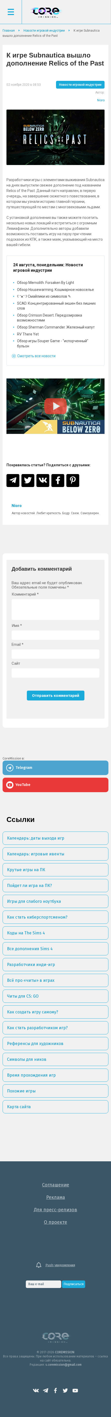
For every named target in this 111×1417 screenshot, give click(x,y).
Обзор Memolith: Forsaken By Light (45, 283)
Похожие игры (21, 1091)
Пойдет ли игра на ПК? (29, 885)
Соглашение (55, 1185)
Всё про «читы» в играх (30, 980)
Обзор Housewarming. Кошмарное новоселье (55, 290)
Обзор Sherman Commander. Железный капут (56, 327)
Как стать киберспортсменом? (37, 917)
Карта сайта (19, 1106)
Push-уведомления (60, 1265)
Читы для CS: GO (22, 996)
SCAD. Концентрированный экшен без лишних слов (56, 306)
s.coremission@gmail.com (63, 1364)
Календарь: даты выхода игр (35, 838)
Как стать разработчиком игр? (37, 1027)
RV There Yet (28, 334)
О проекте (55, 1222)
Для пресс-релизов (55, 1210)
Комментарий (25, 594)
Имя (17, 626)
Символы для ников (26, 1059)
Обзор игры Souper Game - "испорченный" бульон (52, 343)
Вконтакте (36, 1390)
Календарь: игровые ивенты (35, 853)
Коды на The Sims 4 (26, 933)
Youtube (75, 1390)
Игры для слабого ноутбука (34, 901)
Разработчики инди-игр (31, 964)
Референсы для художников (35, 1043)
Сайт (16, 663)
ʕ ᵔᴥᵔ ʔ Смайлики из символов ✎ (44, 296)
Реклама (55, 1197)
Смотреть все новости (36, 356)
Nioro (101, 100)
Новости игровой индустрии (80, 85)
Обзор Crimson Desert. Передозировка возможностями (49, 318)
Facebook (55, 1390)
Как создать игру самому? (32, 1012)
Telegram (46, 1390)
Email (17, 644)
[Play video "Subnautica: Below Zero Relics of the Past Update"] (55, 406)
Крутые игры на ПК (26, 869)
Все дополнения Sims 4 (30, 948)
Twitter (65, 1390)
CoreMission (45, 12)
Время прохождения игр (31, 1075)
